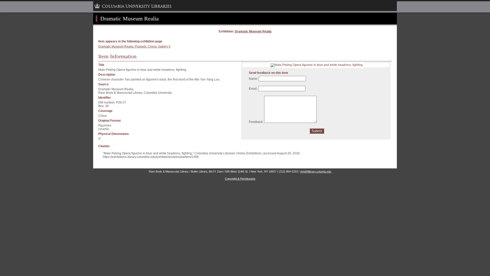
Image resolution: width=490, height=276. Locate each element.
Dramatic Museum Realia (253, 31)
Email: (253, 88)
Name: (253, 78)
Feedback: (256, 122)
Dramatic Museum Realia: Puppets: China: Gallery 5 (134, 46)
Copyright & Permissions (240, 178)
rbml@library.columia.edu (315, 171)
